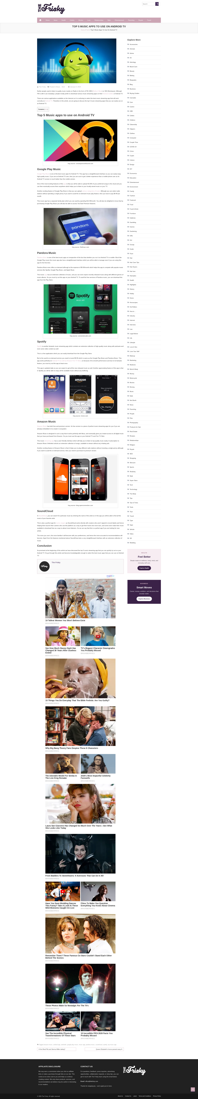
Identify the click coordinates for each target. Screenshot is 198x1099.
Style (109, 20)
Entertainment (119, 20)
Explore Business (144, 599)
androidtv (63, 1044)
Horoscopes (134, 302)
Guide (132, 249)
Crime (132, 151)
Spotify (39, 346)
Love (88, 20)
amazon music (48, 1044)
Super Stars (133, 480)
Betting (132, 75)
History (132, 289)
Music (58, 87)
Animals (132, 49)
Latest (135, 1096)
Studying (132, 471)
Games (132, 227)
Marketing (133, 360)
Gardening (133, 231)
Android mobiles (108, 93)
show (46, 109)
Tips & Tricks (134, 503)
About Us (120, 1096)
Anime (132, 53)
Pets (131, 418)
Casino (132, 107)
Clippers (132, 129)
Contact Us (128, 1096)
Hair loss (132, 271)
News (55, 20)
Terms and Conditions (145, 1096)
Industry (132, 316)
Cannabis (133, 98)
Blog (131, 84)
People (132, 414)
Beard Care (133, 66)
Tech (63, 87)
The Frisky (42, 87)
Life (131, 338)
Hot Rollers (133, 307)
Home (48, 20)
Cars (131, 102)
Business (133, 89)
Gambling (133, 222)
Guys (131, 253)
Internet (132, 320)
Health (63, 20)
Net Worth (133, 400)
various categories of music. (91, 191)
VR (131, 538)
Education (133, 178)
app (65, 184)
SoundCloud (43, 516)
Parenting (131, 20)
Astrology (133, 62)
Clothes (132, 133)
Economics (133, 173)
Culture (132, 160)
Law (131, 329)
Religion (132, 445)
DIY (131, 169)
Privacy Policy (157, 1096)
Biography (133, 80)
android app (56, 1044)
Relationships (99, 20)
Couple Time (134, 142)
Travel (149, 20)
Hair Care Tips (134, 262)
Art (131, 58)
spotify (105, 1044)
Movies (80, 20)
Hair (131, 258)
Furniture (133, 213)
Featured (133, 200)
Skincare (132, 462)
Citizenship (133, 124)
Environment (134, 187)
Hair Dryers (133, 267)
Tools (131, 507)
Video (131, 534)
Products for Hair (135, 427)
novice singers (60, 523)
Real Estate (133, 431)
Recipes (132, 436)
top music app (112, 1044)
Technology (133, 489)
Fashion (132, 195)
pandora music (90, 1044)
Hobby (132, 293)
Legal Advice (134, 333)
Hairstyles (133, 276)
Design (132, 164)
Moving (132, 387)
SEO (131, 454)
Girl (131, 240)
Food (131, 204)
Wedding (133, 543)
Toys (131, 511)
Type (131, 520)
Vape (131, 525)
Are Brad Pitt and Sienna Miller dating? (52, 1049)
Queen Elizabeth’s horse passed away (108, 1049)
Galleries (133, 218)
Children (132, 120)
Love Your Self (134, 351)
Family (132, 191)
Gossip (132, 244)
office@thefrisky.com (91, 1081)
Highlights (133, 284)
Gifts (131, 236)
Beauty (132, 71)
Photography (134, 422)
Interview (133, 325)
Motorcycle (133, 378)
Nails (131, 396)
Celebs (72, 20)
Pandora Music (42, 257)
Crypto (132, 155)
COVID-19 (133, 147)
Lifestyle (132, 342)
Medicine (133, 365)
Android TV (48, 101)
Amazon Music (42, 426)
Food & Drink (134, 209)
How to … (133, 311)
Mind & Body (134, 369)
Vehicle (132, 529)
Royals (140, 20)
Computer (133, 138)
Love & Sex (133, 347)
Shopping (133, 458)
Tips (131, 498)
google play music (72, 1044)
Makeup (132, 356)
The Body (133, 494)
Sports (132, 467)
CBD (131, 111)
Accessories (134, 44)
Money (132, 373)
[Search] (157, 4)
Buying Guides (134, 93)
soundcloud (98, 1044)
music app (82, 1044)
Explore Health (144, 568)
